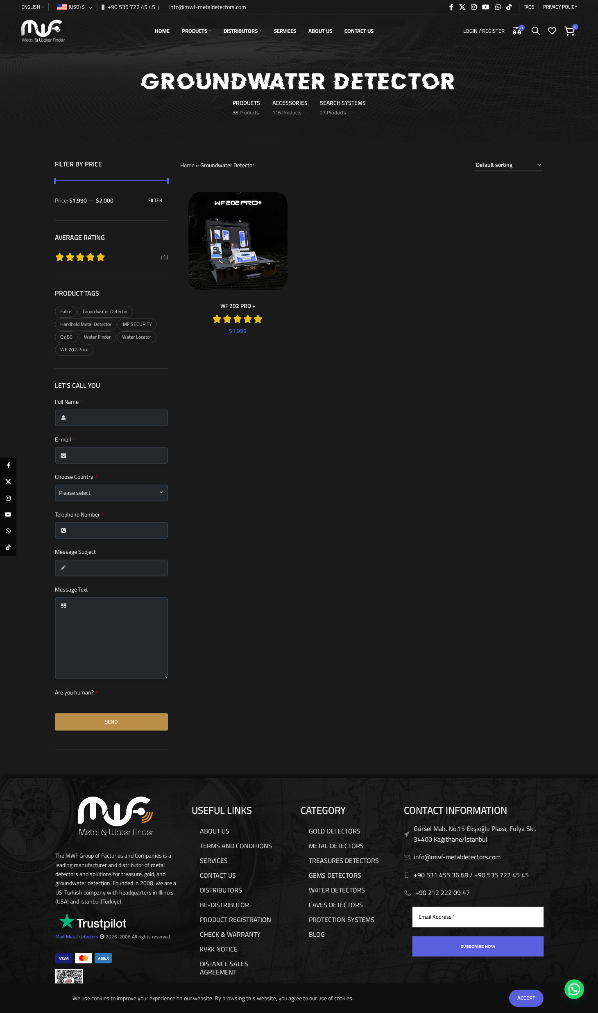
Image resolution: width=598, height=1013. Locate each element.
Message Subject (75, 552)
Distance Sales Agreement (224, 968)
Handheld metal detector (85, 324)
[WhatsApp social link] (497, 7)
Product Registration (235, 919)
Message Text (71, 590)
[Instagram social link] (473, 7)
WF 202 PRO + (238, 305)
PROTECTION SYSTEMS (341, 919)
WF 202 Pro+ (74, 349)
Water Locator (136, 336)
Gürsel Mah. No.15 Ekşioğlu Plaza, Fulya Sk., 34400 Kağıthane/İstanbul (475, 833)
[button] (574, 989)
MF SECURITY (137, 324)
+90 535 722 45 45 (130, 7)
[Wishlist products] (552, 31)
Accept (526, 998)
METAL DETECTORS (336, 846)
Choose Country (76, 477)
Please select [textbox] (75, 493)
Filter (155, 200)
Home (187, 165)
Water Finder (97, 336)
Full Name (69, 402)
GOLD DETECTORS (334, 831)
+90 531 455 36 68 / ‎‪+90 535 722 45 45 (471, 875)
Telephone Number (79, 515)
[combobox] (111, 493)
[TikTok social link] (508, 7)
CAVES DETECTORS (336, 905)
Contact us (218, 875)
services (214, 860)
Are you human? (76, 693)
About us (214, 831)
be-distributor (224, 905)
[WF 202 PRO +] (238, 241)
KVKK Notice (219, 949)
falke (65, 311)
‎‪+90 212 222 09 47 (442, 892)
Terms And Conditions (236, 846)
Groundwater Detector (105, 311)
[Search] (536, 31)
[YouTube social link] (486, 7)
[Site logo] (43, 30)
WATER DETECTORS (337, 890)
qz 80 (66, 336)
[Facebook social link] (451, 7)
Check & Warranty (230, 934)
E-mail (65, 440)
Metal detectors (82, 936)
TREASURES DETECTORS (344, 860)
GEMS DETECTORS (335, 875)
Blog (317, 934)
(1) (164, 257)
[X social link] (462, 7)
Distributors (221, 890)
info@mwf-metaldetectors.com (207, 7)
